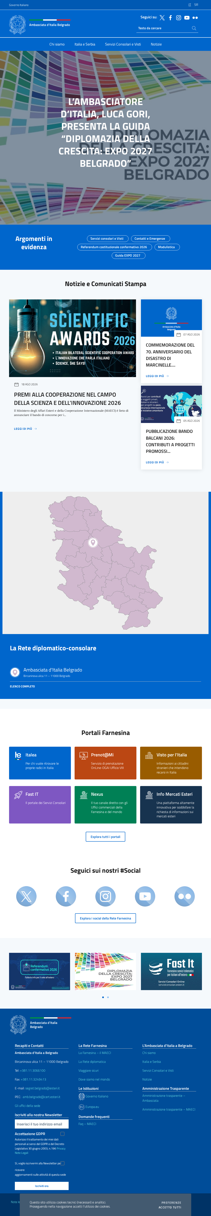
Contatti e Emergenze (150, 237)
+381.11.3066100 (32, 1070)
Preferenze (171, 1202)
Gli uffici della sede (27, 1105)
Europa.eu (92, 1106)
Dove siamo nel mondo (94, 1079)
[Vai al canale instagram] (177, 17)
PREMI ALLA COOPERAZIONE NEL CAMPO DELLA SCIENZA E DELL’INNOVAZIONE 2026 (67, 398)
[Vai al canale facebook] (169, 17)
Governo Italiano (18, 5)
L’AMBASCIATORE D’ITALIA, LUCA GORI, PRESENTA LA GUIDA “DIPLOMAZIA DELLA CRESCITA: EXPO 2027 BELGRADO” (105, 132)
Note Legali (21, 1153)
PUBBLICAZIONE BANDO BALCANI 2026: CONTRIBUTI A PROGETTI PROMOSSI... (170, 441)
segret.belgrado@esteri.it (42, 1088)
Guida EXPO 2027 (127, 254)
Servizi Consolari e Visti (158, 1070)
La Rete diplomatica (92, 1061)
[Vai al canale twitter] (161, 17)
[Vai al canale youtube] (186, 17)
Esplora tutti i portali (105, 836)
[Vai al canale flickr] (194, 17)
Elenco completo (22, 686)
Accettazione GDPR (30, 1134)
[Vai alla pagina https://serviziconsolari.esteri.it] (171, 971)
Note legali (18, 1202)
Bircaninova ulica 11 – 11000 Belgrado (52, 672)
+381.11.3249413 (33, 1079)
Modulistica (166, 245)
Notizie (147, 1079)
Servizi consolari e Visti (106, 237)
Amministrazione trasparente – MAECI (168, 1109)
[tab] (103, 997)
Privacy (61, 1148)
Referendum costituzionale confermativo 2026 (114, 245)
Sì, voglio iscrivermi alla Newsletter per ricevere (38, 1164)
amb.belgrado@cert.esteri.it (41, 1096)
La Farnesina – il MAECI (95, 1052)
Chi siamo (149, 1052)
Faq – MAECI (87, 1123)
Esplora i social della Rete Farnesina (105, 918)
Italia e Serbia (151, 1061)
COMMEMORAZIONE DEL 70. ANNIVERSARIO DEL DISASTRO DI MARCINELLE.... (170, 355)
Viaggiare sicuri (88, 1070)
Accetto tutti (170, 1207)
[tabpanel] (39, 973)
